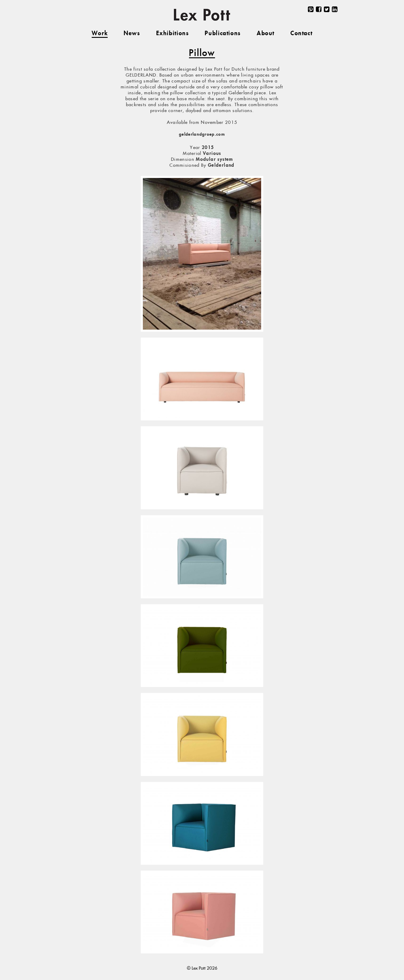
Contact (301, 33)
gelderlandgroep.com (202, 134)
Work (100, 33)
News (132, 33)
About (265, 33)
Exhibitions (172, 33)
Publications (222, 33)
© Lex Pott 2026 (202, 968)
